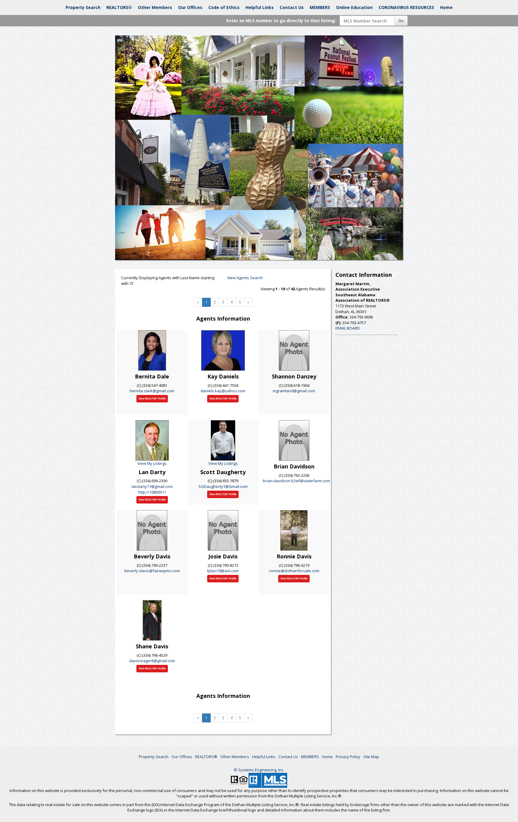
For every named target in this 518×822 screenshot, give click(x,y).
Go (401, 20)
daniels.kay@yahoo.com (223, 390)
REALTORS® (119, 7)
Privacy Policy (348, 756)
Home (446, 7)
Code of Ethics (224, 7)
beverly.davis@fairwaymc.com (152, 570)
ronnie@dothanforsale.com (294, 570)
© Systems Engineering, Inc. (259, 770)
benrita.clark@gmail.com (152, 390)
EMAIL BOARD (347, 328)
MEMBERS (320, 7)
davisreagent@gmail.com (152, 660)
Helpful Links (260, 7)
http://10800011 (152, 492)
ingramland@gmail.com (294, 390)
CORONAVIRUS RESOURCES (406, 7)
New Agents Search (245, 277)
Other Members (155, 7)
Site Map (371, 756)
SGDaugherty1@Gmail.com (223, 486)
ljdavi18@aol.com (223, 570)
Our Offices (190, 7)
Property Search (83, 7)
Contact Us (292, 7)
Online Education (354, 7)
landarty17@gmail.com (152, 486)
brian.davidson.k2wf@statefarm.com (296, 480)
